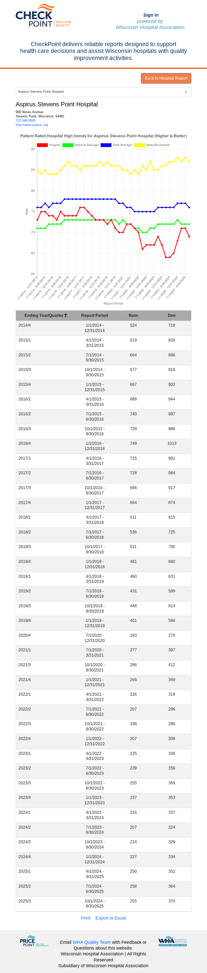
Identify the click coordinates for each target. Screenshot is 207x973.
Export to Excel (110, 918)
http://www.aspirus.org (32, 125)
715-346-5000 (25, 120)
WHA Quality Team (92, 942)
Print (85, 918)
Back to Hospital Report (166, 78)
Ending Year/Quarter (44, 315)
